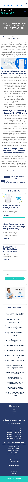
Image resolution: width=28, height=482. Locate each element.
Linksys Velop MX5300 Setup (14, 457)
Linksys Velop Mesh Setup (14, 459)
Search (26, 3)
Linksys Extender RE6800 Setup (14, 432)
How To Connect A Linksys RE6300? (11, 206)
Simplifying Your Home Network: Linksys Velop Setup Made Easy (14, 226)
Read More (7, 215)
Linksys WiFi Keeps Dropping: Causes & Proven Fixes (15, 382)
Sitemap (14, 473)
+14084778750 (6, 5)
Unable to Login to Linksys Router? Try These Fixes (15, 377)
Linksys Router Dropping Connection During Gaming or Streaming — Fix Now (15, 321)
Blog (14, 414)
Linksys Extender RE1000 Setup (14, 423)
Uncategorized (17, 171)
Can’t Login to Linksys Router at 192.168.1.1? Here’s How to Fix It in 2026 (15, 340)
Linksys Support (14, 469)
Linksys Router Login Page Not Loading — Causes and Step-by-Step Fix (15, 327)
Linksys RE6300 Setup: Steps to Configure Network (15, 361)
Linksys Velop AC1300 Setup (14, 446)
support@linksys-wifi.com (18, 5)
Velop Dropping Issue (14, 461)
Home (14, 409)
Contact (14, 411)
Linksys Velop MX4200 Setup (14, 455)
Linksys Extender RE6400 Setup (14, 430)
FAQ (14, 416)
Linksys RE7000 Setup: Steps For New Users (15, 346)
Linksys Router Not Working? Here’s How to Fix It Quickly (15, 388)
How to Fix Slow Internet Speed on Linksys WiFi (15, 372)
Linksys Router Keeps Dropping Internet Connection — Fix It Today (15, 314)
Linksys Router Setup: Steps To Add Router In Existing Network (15, 356)
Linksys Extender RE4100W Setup (14, 426)
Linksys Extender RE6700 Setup (14, 434)
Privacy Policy (14, 471)
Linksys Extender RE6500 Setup (14, 436)
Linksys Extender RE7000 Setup (14, 438)
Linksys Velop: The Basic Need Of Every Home (10, 249)
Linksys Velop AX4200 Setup (14, 452)
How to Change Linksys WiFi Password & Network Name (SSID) (15, 367)
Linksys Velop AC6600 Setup (14, 450)
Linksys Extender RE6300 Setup (14, 428)
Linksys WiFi (8, 13)
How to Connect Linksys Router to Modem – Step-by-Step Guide (15, 393)
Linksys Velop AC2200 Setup (14, 448)
